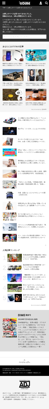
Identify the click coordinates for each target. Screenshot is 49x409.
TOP (4, 8)
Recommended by (36, 109)
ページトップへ (24, 362)
